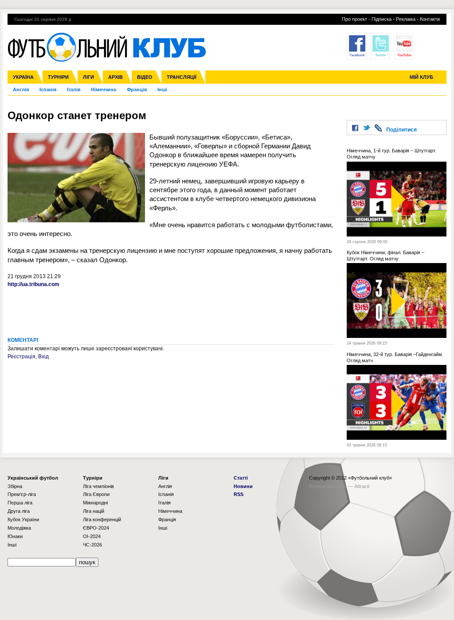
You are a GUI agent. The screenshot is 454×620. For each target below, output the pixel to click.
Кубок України (23, 519)
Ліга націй (93, 511)
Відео (145, 77)
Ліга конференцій (102, 519)
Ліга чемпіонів (98, 486)
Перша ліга (20, 502)
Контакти (430, 19)
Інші (162, 89)
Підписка (381, 19)
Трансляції (181, 77)
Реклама (405, 19)
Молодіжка (19, 528)
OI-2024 (92, 536)
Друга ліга (19, 511)
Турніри (58, 77)
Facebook (357, 46)
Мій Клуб (421, 77)
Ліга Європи (96, 494)
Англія (21, 89)
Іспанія (47, 89)
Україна (23, 77)
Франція (137, 89)
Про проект (354, 19)
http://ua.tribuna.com (33, 284)
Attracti (361, 486)
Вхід (43, 356)
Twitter (380, 46)
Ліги (88, 77)
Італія (73, 89)
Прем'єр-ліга (22, 494)
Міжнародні (95, 502)
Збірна (15, 486)
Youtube (404, 46)
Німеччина (103, 89)
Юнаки (15, 536)
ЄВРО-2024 (96, 528)
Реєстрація (21, 356)
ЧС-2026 (92, 544)
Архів (115, 77)
